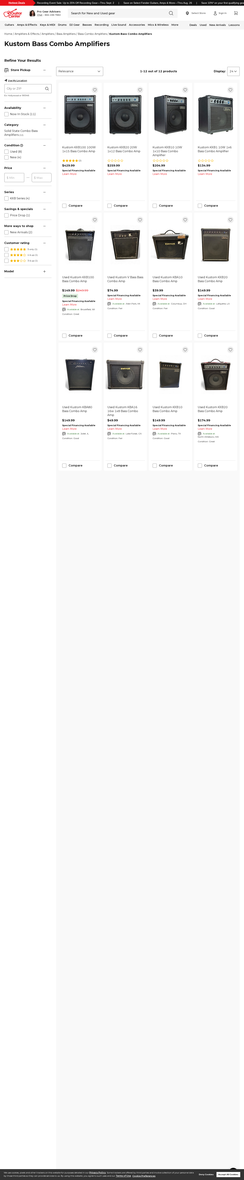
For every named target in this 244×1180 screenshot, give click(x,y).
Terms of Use (123, 1176)
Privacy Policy (97, 1172)
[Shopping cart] (235, 13)
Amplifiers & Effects (27, 34)
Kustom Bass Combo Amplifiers (130, 34)
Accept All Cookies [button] (228, 1174)
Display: (220, 71)
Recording (102, 24)
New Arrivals (217, 25)
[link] (80, 151)
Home (8, 34)
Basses (87, 24)
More (174, 24)
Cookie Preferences (143, 1176)
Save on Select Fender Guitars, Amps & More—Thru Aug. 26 (157, 2)
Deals (193, 25)
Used (203, 25)
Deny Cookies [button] (206, 1174)
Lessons (234, 25)
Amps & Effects (27, 24)
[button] (45, 13)
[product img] (80, 114)
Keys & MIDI (47, 24)
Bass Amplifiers (66, 34)
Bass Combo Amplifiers (92, 34)
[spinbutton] (14, 177)
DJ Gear (74, 24)
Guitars (9, 24)
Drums (62, 24)
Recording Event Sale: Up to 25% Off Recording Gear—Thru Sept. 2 (75, 2)
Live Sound (118, 24)
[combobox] (79, 71)
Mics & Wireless (158, 24)
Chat (39, 15)
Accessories (137, 24)
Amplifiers (48, 34)
